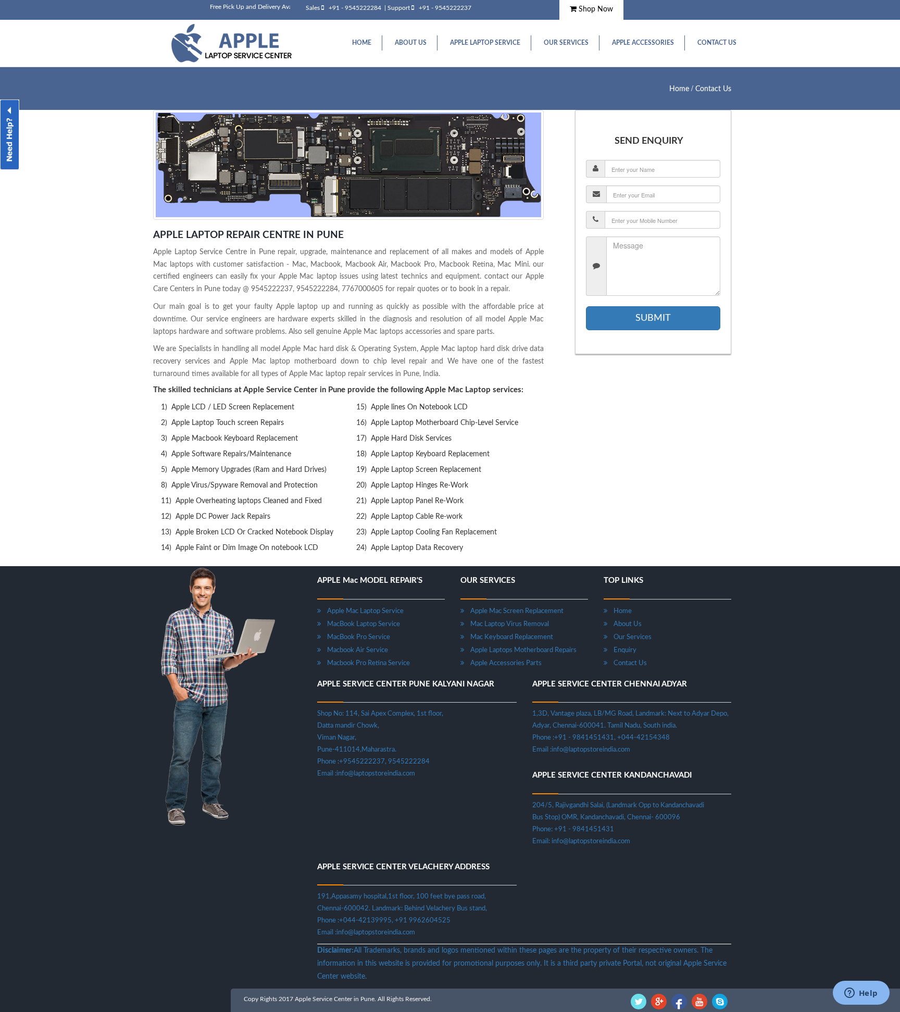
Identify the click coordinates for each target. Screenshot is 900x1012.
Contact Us (716, 43)
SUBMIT (653, 318)
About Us (624, 624)
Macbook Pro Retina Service (365, 663)
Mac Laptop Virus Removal (506, 624)
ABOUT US (411, 43)
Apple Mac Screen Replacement (514, 611)
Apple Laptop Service (485, 43)
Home (679, 89)
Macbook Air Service (354, 650)
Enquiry (621, 650)
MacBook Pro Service (355, 637)
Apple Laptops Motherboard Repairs (520, 650)
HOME (361, 43)
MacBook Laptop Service (360, 624)
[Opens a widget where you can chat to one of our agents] (861, 994)
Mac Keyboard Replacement (508, 637)
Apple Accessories (643, 43)
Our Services (566, 43)
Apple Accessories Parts (503, 663)
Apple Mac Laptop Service (362, 611)
